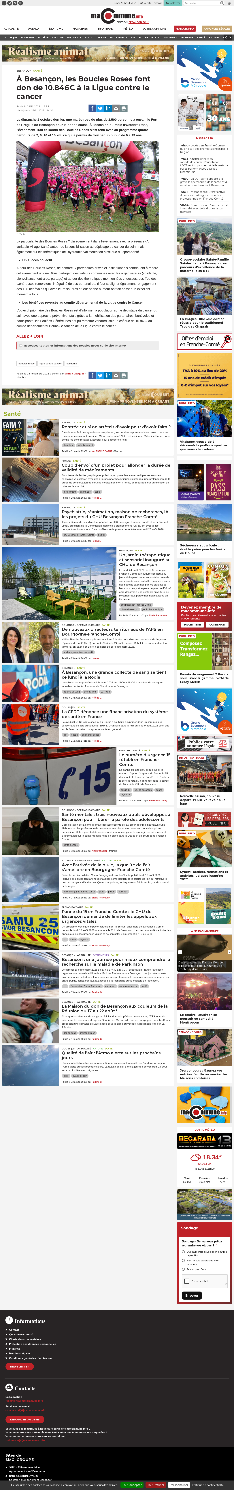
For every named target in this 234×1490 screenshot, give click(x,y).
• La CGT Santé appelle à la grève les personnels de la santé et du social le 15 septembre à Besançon (204, 182)
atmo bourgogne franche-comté (79, 891)
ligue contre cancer (50, 363)
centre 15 (125, 790)
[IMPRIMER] (123, 108)
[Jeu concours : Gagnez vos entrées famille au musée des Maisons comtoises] (204, 1047)
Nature (107, 860)
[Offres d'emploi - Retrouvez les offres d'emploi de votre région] (204, 348)
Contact (14, 1329)
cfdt (65, 735)
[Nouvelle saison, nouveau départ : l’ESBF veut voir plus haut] (204, 773)
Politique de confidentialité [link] (208, 1485)
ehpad (74, 735)
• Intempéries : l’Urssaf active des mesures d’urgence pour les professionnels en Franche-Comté (202, 195)
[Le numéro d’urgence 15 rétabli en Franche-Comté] (59, 763)
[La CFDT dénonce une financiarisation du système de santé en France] (30, 720)
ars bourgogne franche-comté (78, 652)
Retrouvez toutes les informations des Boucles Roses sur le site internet (74, 345)
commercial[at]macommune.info (25, 1410)
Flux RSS (14, 1348)
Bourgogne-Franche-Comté (81, 625)
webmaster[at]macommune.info (25, 1440)
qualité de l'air (80, 1076)
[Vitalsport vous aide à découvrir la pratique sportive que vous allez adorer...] (204, 418)
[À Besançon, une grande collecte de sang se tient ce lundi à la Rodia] (30, 681)
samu (73, 939)
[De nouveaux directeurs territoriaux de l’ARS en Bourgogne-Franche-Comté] (30, 638)
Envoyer (191, 1295)
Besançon (23, 70)
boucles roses (26, 363)
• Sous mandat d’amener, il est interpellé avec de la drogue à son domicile (204, 208)
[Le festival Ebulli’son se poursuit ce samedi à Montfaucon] (204, 992)
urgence (84, 939)
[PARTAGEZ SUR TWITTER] (100, 108)
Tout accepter (132, 1485)
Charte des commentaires (25, 1339)
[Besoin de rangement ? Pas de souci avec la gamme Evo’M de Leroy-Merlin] (204, 651)
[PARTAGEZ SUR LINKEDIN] (108, 108)
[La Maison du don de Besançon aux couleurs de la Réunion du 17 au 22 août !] (30, 1015)
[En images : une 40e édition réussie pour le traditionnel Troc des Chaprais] (204, 296)
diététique (68, 445)
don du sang (90, 692)
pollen (111, 891)
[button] (222, 3)
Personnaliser (179, 1485)
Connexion (217, 624)
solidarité (72, 363)
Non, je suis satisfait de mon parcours (203, 1262)
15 (65, 939)
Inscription (192, 624)
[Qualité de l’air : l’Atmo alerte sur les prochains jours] (30, 1061)
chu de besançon (129, 609)
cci (65, 986)
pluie (101, 891)
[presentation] (146, 227)
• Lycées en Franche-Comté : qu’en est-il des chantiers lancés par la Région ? (204, 149)
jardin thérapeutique (152, 609)
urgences (125, 794)
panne (159, 790)
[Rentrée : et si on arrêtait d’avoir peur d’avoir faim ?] (30, 435)
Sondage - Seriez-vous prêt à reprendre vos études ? (202, 1243)
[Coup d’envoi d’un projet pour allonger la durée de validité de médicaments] (30, 474)
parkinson (110, 986)
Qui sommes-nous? (21, 1334)
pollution (123, 891)
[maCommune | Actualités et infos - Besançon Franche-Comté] (117, 16)
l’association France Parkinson (86, 986)
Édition (122, 22)
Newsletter (19, 1366)
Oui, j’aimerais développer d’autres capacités (207, 1253)
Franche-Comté (129, 750)
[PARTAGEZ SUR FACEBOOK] (92, 108)
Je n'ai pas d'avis (196, 1269)
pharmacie (85, 492)
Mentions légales (20, 1353)
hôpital (101, 535)
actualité (84, 955)
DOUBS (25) (69, 707)
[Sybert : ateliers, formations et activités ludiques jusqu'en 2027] (204, 848)
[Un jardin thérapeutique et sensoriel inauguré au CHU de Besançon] (59, 563)
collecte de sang (72, 692)
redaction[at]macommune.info (24, 1400)
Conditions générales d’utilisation (30, 1358)
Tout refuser (155, 1485)
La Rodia (105, 692)
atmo (66, 1076)
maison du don (87, 1033)
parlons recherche (128, 986)
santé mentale (71, 845)
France (66, 461)
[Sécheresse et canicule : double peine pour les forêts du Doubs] (204, 522)
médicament (70, 492)
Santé (37, 70)
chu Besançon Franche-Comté (79, 535)
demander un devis (25, 1419)
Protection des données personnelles (32, 1343)
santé (97, 492)
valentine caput (85, 445)
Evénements (101, 955)
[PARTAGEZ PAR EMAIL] (116, 108)
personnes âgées (90, 735)
